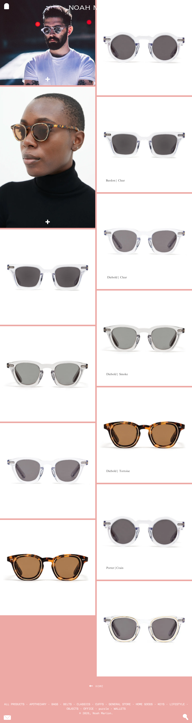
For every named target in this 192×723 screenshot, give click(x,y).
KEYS (161, 704)
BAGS (54, 704)
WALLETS (120, 708)
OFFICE (88, 708)
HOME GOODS (144, 704)
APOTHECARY (37, 704)
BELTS (67, 704)
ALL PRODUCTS (14, 704)
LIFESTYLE (177, 704)
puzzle (104, 708)
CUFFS (99, 704)
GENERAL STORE (120, 704)
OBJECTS (72, 708)
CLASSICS (83, 704)
